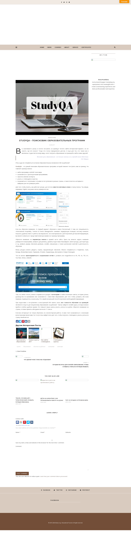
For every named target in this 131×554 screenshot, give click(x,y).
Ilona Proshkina (21, 351)
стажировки (51, 346)
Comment (19, 446)
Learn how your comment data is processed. (53, 476)
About (66, 47)
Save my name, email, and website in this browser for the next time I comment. (40, 443)
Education (52, 137)
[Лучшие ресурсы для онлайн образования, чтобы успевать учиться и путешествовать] (85, 357)
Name (18, 432)
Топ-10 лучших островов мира (76, 400)
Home (42, 47)
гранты (18, 346)
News (49, 47)
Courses (58, 47)
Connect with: (20, 419)
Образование (27, 346)
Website (68, 432)
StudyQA (19, 166)
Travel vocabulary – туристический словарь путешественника (25, 400)
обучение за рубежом (39, 346)
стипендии (60, 346)
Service (75, 47)
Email (43, 432)
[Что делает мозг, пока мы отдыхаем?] (19, 357)
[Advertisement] (52, 66)
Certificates (86, 47)
